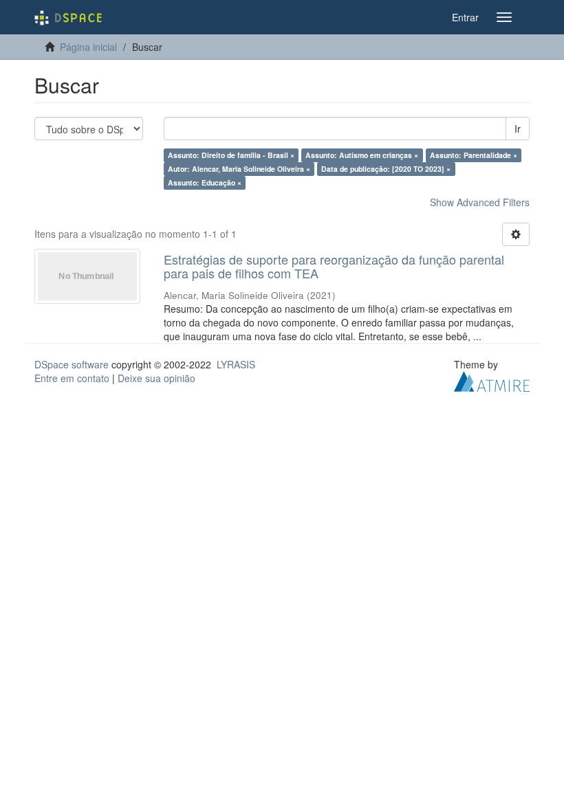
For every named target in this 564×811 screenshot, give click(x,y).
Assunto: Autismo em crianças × (361, 155)
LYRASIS (236, 364)
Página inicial (88, 47)
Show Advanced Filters (480, 202)
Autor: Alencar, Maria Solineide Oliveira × (239, 169)
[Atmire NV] (492, 379)
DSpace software (71, 364)
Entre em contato (71, 378)
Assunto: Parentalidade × (473, 155)
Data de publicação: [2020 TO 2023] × (386, 169)
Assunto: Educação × (204, 182)
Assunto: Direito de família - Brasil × (231, 155)
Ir (517, 128)
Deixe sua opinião (156, 378)
